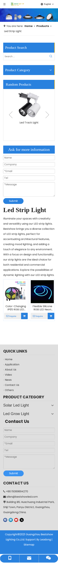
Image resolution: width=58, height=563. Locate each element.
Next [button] (47, 114)
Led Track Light (29, 122)
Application (12, 364)
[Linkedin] (11, 519)
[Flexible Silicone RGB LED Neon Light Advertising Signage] (42, 291)
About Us (10, 369)
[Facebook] (5, 519)
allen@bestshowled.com (22, 497)
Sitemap (29, 544)
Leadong (45, 539)
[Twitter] (22, 519)
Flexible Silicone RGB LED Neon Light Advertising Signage (42, 308)
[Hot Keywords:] (51, 56)
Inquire (12, 316)
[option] (29, 107)
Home (8, 359)
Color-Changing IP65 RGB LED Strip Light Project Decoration (16, 308)
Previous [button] (10, 114)
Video (8, 375)
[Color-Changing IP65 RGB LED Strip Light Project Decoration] (15, 291)
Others (9, 390)
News (8, 380)
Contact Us (12, 385)
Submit (13, 201)
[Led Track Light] (29, 104)
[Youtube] (16, 519)
